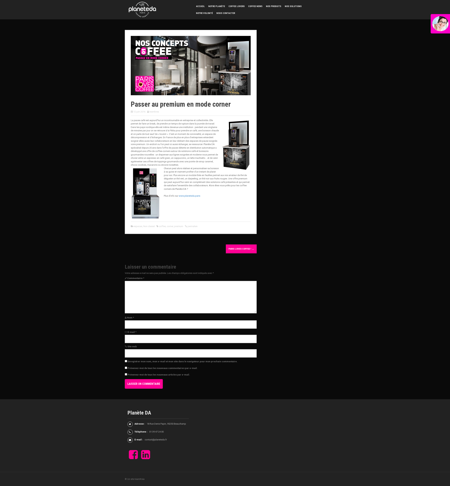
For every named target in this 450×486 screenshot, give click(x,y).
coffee (162, 226)
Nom (130, 317)
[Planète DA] (142, 9)
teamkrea (154, 111)
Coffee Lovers (237, 6)
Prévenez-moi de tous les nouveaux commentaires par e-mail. (163, 368)
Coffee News (255, 6)
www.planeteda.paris (189, 196)
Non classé (149, 226)
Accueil (200, 6)
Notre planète (216, 6)
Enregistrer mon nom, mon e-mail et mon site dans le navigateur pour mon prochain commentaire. (182, 361)
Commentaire (135, 278)
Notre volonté (204, 13)
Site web (132, 346)
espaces (137, 226)
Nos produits (273, 6)
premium (178, 226)
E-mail (132, 332)
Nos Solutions (293, 6)
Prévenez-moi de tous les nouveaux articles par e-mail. (159, 374)
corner (170, 226)
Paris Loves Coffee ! (241, 248)
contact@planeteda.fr (156, 439)
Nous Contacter (225, 13)
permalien (192, 226)
